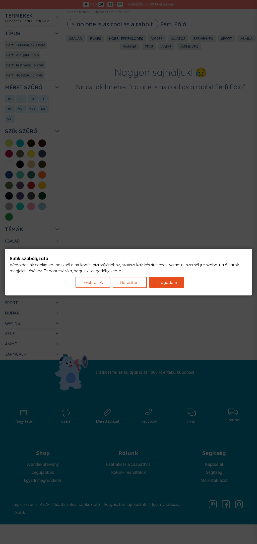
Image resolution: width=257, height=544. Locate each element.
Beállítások (93, 282)
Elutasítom (130, 282)
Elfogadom (167, 282)
